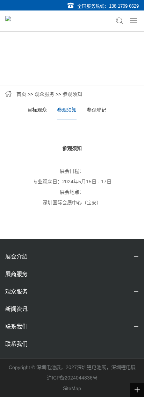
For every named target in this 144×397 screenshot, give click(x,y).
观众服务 (44, 94)
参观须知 (72, 94)
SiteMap (72, 388)
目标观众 (37, 110)
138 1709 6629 (124, 6)
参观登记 (96, 110)
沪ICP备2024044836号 (72, 378)
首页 (21, 94)
